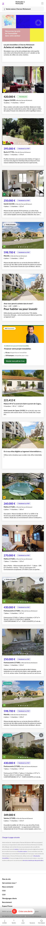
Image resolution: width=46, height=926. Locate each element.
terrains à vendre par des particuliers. (33, 860)
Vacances (32, 923)
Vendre (14, 923)
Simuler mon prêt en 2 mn (15, 361)
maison (16, 849)
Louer (23, 923)
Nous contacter (7, 887)
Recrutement (7, 902)
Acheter (4, 923)
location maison (22, 851)
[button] (19, 90)
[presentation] (4, 80)
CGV (4, 895)
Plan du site (6, 879)
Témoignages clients (9, 898)
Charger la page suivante (11, 837)
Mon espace (41, 923)
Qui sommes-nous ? (9, 883)
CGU (4, 891)
